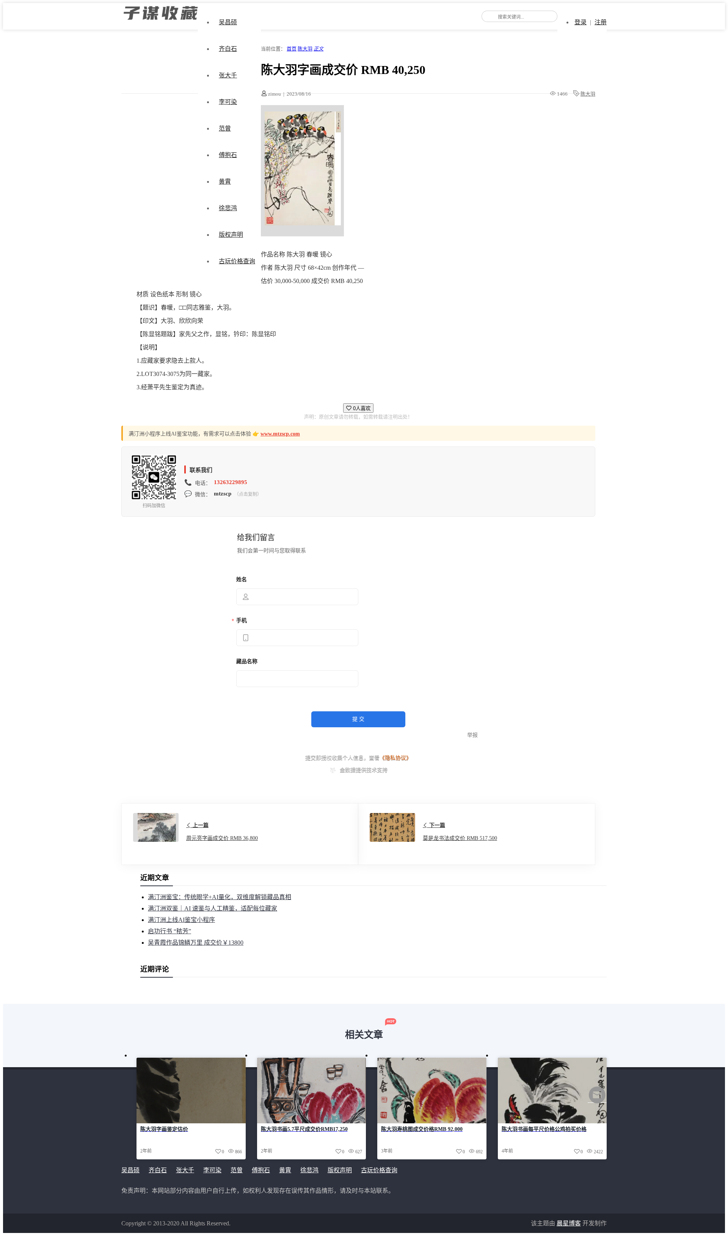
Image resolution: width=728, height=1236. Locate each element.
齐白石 (228, 49)
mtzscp (222, 494)
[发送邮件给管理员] (597, 1100)
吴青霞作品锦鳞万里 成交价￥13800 (195, 942)
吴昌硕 (228, 22)
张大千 (228, 75)
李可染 (228, 102)
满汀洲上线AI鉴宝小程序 (181, 920)
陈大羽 (305, 49)
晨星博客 (569, 1223)
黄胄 (225, 181)
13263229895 (230, 482)
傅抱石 (228, 155)
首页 (292, 49)
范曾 (225, 128)
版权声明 (231, 234)
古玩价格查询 (237, 261)
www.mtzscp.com (280, 434)
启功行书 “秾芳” (169, 931)
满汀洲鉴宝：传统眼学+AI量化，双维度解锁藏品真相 (219, 897)
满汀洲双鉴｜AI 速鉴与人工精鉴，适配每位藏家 (212, 908)
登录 (580, 22)
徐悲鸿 (228, 208)
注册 (601, 22)
